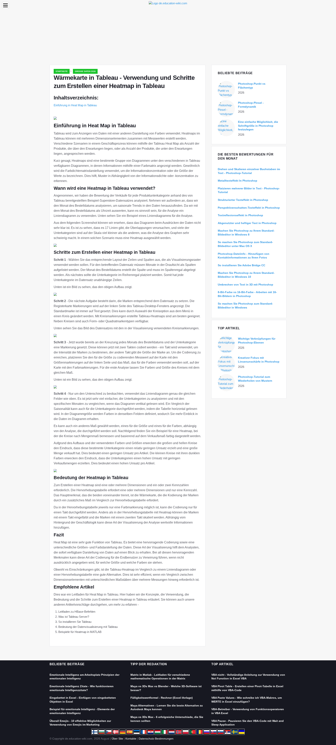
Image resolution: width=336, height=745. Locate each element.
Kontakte (130, 738)
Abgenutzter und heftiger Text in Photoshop (247, 223)
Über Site (117, 738)
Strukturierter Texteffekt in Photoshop (243, 199)
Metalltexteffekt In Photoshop (237, 180)
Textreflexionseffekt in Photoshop (240, 215)
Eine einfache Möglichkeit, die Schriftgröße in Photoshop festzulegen (258, 125)
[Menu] (5, 5)
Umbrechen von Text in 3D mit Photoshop (245, 284)
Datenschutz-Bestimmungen (156, 738)
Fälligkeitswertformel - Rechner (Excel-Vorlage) (161, 697)
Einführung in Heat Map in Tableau (75, 105)
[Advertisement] (168, 35)
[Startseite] (168, 3)
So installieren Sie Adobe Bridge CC (241, 265)
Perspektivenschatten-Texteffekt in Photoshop (249, 207)
